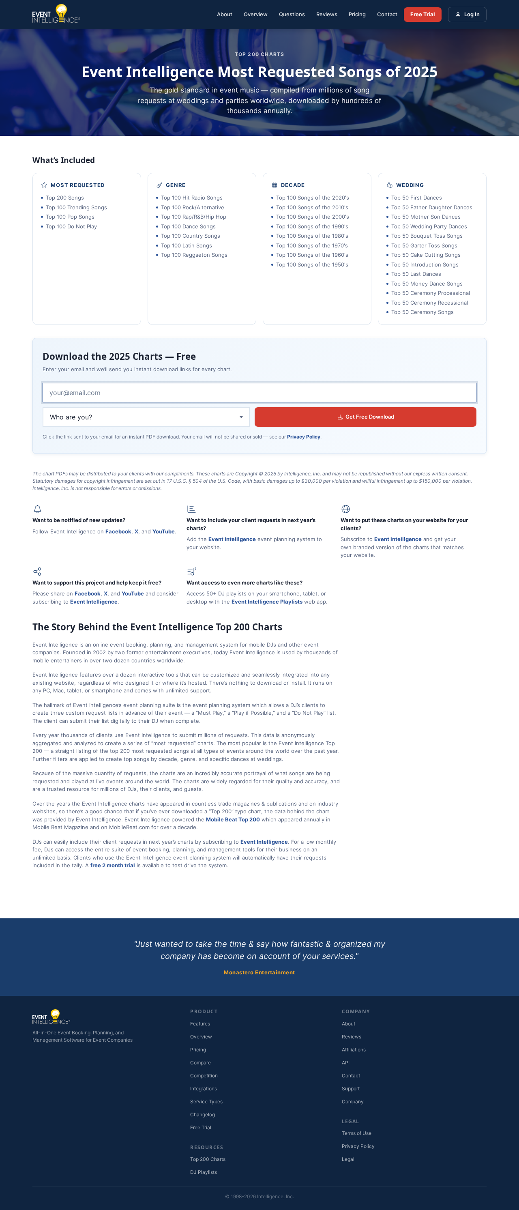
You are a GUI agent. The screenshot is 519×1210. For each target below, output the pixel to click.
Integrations (203, 1088)
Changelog (202, 1114)
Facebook (118, 531)
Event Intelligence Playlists (267, 601)
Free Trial (422, 14)
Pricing (357, 14)
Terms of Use (356, 1133)
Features (200, 1024)
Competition (204, 1075)
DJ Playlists (203, 1172)
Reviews (326, 14)
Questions (292, 14)
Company (353, 1101)
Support (351, 1088)
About (224, 14)
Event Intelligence (232, 539)
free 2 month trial (112, 865)
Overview (256, 14)
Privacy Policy (303, 437)
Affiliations (354, 1050)
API (346, 1063)
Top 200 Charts (207, 1159)
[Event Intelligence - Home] (56, 14)
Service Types (206, 1101)
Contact (387, 14)
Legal (348, 1159)
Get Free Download (369, 416)
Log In (472, 14)
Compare (200, 1063)
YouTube (163, 531)
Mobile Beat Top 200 (233, 819)
